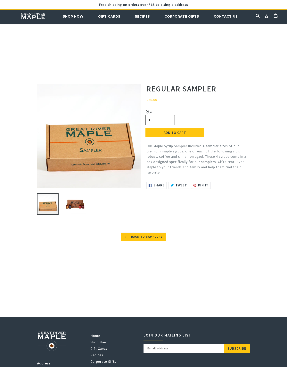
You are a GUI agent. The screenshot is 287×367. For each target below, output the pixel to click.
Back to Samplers (146, 236)
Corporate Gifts (182, 16)
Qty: (148, 111)
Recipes (142, 16)
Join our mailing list (167, 335)
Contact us (226, 16)
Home (33, 16)
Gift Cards (109, 16)
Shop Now (73, 16)
